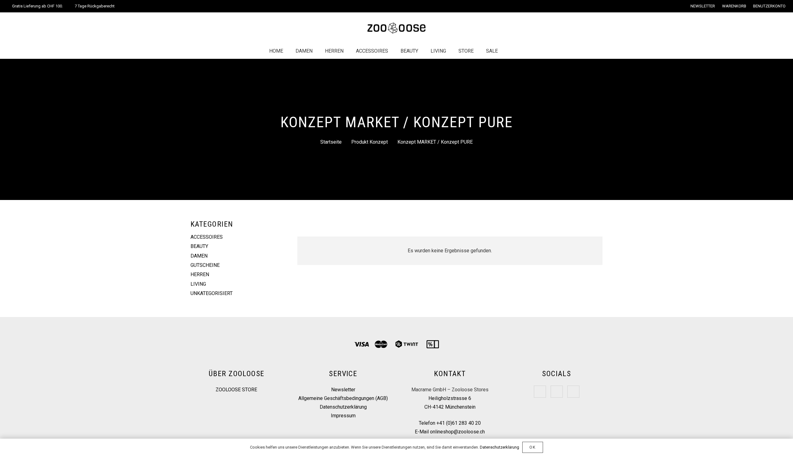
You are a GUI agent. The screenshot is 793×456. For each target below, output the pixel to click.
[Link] (396, 28)
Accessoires (207, 237)
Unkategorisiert (212, 293)
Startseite (331, 142)
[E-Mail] (573, 391)
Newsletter (343, 390)
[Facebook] (540, 391)
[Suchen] (510, 51)
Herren (200, 274)
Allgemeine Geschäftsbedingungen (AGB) (343, 398)
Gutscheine (205, 265)
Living (198, 284)
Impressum (343, 416)
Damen (199, 256)
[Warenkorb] (523, 51)
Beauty (199, 246)
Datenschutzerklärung (343, 407)
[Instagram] (556, 391)
